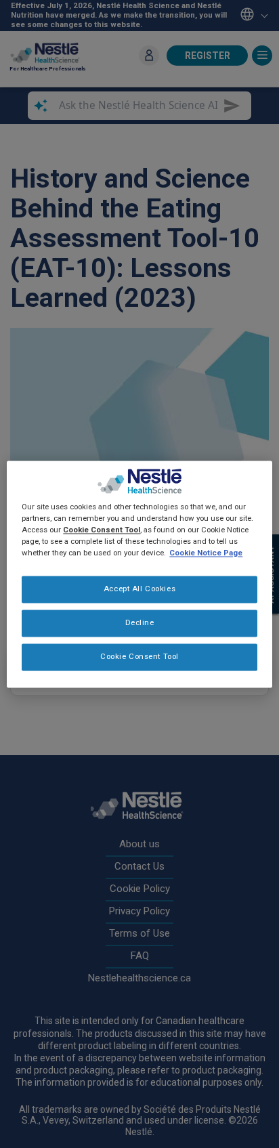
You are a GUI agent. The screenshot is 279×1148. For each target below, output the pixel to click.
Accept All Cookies (139, 588)
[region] (139, 574)
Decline (139, 622)
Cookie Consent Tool (139, 656)
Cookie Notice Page (205, 552)
